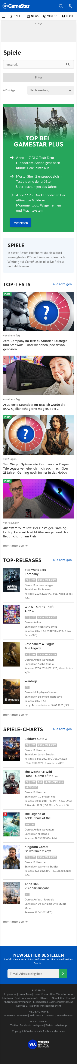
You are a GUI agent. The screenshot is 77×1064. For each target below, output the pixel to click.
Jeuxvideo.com (64, 1015)
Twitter (14, 1025)
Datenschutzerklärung (61, 1002)
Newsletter (58, 998)
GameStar (9, 1015)
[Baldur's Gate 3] (14, 749)
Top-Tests (17, 284)
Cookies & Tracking (27, 1005)
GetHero (49, 1015)
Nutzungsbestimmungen (17, 1002)
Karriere (45, 998)
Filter (38, 77)
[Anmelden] (63, 973)
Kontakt (70, 998)
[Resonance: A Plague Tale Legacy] (14, 654)
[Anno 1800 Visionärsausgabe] (14, 894)
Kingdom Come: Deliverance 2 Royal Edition (38, 851)
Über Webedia (58, 994)
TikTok (49, 1025)
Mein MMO (36, 1015)
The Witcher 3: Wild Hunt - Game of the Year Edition (39, 775)
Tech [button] (69, 16)
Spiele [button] (18, 16)
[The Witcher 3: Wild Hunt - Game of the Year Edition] (14, 782)
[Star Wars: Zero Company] (14, 580)
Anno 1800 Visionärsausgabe (37, 886)
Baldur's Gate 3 (36, 738)
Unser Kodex (41, 994)
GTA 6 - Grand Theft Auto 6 (39, 608)
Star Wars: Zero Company (35, 571)
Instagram (38, 1025)
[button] (60, 6)
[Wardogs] (14, 691)
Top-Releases (22, 560)
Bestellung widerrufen (27, 998)
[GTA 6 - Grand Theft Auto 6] (14, 617)
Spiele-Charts (23, 729)
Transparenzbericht (50, 1005)
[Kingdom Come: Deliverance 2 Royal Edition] (14, 857)
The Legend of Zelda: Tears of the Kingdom (38, 818)
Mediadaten (40, 1002)
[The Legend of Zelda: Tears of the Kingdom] (14, 824)
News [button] (35, 16)
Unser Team (25, 994)
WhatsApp (61, 1025)
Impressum (10, 994)
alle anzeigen (62, 284)
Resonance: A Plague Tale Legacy (40, 646)
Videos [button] (52, 16)
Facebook (25, 1025)
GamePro (22, 1015)
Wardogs (31, 681)
